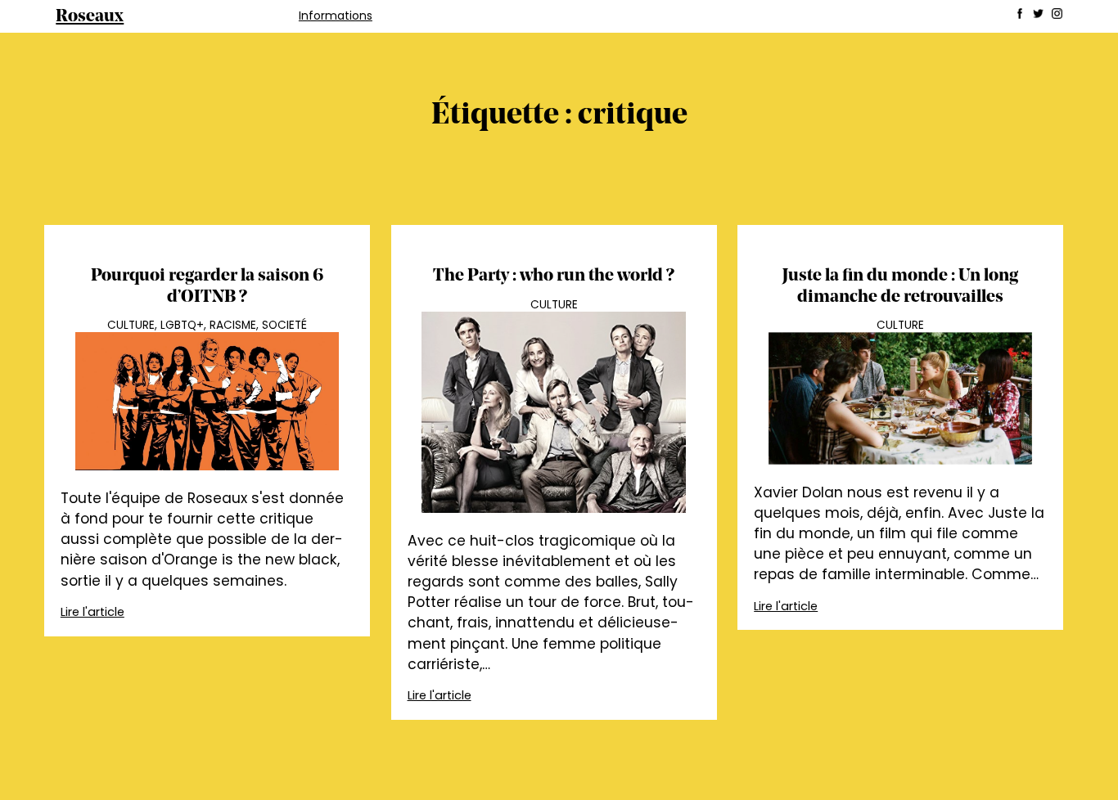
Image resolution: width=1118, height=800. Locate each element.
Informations (335, 15)
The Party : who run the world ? (553, 276)
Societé (284, 325)
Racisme (233, 325)
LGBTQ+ (182, 325)
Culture (131, 325)
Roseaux (90, 16)
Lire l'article (92, 612)
